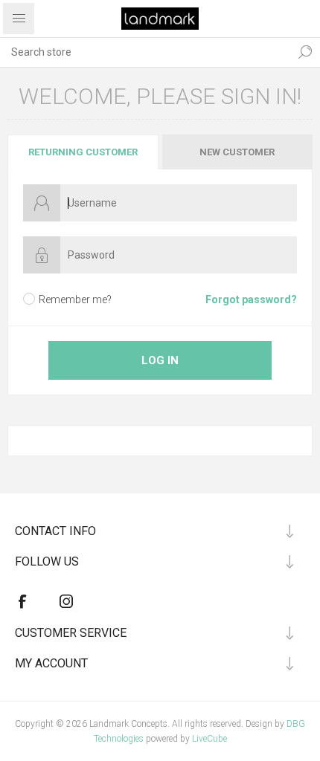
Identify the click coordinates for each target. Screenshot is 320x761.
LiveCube (209, 739)
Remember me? (75, 299)
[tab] (83, 152)
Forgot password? (251, 299)
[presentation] (83, 152)
